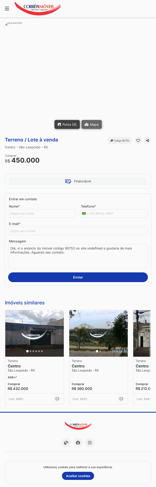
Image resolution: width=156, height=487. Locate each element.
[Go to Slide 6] (42, 351)
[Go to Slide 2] (30, 351)
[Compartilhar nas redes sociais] (147, 140)
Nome (14, 206)
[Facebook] (78, 442)
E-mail (14, 224)
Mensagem (17, 241)
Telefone (88, 206)
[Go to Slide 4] (36, 351)
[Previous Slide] (9, 333)
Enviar (78, 277)
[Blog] (66, 442)
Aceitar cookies (78, 476)
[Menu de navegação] (7, 8)
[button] (78, 77)
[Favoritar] (138, 140)
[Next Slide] (59, 333)
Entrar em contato (23, 199)
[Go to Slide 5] (39, 351)
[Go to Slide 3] (33, 351)
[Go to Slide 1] (27, 351)
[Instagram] (90, 442)
